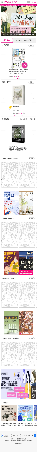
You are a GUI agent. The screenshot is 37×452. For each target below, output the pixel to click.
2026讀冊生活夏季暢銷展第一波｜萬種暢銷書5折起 (25, 424)
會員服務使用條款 (21, 440)
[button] (3, 59)
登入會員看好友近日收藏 (27, 119)
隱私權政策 (29, 440)
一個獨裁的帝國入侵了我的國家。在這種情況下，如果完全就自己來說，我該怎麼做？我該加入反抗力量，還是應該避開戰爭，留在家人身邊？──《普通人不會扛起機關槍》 (9, 424)
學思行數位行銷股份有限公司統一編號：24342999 (15, 439)
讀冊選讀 (11, 146)
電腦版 (16, 443)
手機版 (20, 443)
